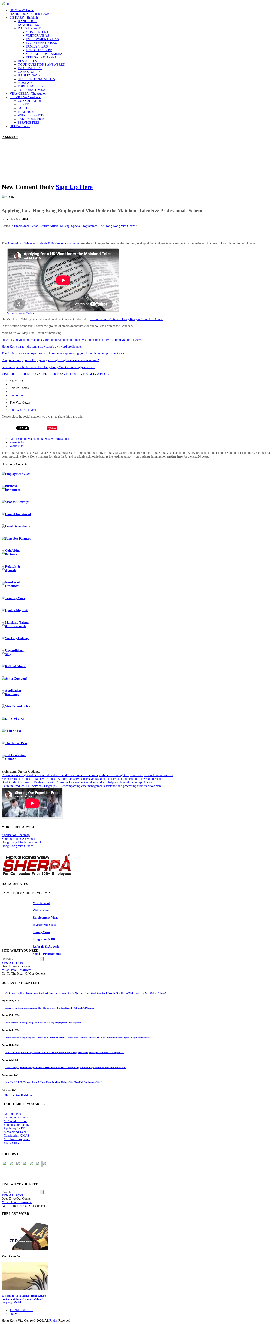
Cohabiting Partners (12, 552)
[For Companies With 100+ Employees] (37, 874)
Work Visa (16, 446)
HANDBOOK (29, 13)
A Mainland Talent (15, 1132)
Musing (65, 226)
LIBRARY (24, 17)
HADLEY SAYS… (30, 75)
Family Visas (41, 932)
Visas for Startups (17, 502)
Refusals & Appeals (12, 568)
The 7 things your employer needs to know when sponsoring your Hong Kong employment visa (63, 353)
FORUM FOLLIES (30, 86)
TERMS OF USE (21, 1310)
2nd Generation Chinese (15, 756)
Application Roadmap (13, 692)
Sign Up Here (74, 186)
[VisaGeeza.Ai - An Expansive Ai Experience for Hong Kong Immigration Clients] (137, 1276)
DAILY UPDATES (30, 28)
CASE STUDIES (29, 71)
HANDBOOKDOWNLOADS (28, 22)
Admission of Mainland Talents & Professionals (40, 438)
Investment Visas (44, 924)
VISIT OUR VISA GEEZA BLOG (86, 374)
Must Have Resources (17, 970)
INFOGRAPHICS (30, 68)
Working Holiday (17, 638)
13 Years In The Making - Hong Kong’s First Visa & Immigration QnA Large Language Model (24, 1299)
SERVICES (25, 97)
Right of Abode (15, 666)
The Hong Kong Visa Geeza (117, 226)
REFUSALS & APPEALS (43, 57)
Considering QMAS (16, 1135)
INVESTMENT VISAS (41, 42)
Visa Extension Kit (17, 706)
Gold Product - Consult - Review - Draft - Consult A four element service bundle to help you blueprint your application (77, 782)
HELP (20, 126)
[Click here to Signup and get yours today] (137, 1235)
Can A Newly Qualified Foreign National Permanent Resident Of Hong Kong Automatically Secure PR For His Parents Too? (65, 1067)
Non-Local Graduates (12, 584)
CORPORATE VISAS (32, 90)
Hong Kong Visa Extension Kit (22, 842)
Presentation (17, 442)
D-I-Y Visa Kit (15, 718)
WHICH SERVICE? (31, 115)
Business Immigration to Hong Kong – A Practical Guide (126, 319)
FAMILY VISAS (37, 46)
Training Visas (15, 598)
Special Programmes (84, 226)
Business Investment (12, 487)
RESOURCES (27, 61)
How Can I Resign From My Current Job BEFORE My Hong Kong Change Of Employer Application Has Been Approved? (64, 1052)
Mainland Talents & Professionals (17, 624)
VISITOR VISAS (37, 35)
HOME (22, 10)
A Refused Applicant (17, 1139)
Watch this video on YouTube (21, 313)
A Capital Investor (15, 1121)
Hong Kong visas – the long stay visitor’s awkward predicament (42, 346)
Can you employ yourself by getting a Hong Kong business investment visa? (50, 360)
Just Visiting (11, 1142)
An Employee (12, 1113)
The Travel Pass (16, 743)
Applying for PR (14, 1128)
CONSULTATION (30, 100)
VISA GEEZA (28, 93)
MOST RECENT (37, 32)
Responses (16, 395)
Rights (53, 1320)
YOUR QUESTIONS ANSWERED (41, 64)
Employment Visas (26, 226)
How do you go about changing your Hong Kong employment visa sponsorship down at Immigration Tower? (71, 339)
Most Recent (41, 903)
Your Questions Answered (18, 838)
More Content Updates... (18, 1094)
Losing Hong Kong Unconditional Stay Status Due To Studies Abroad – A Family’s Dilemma (49, 1008)
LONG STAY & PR (39, 50)
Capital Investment (18, 514)
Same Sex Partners (18, 538)
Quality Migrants (16, 610)
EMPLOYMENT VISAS (42, 39)
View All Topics (13, 962)
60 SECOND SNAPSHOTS (36, 79)
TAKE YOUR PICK (31, 119)
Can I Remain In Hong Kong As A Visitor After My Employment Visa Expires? (43, 1022)
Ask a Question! (16, 678)
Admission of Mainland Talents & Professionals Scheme (43, 243)
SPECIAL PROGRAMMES (44, 53)
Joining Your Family (16, 1124)
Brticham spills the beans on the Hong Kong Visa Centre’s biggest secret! (48, 367)
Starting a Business (16, 1117)
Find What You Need (23, 409)
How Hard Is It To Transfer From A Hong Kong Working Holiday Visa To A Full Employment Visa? (53, 1082)
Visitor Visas (13, 730)
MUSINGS (25, 82)
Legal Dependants (17, 526)
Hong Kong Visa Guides (17, 846)
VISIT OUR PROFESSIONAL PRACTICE (30, 374)
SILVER (23, 104)
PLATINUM (26, 111)
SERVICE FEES (29, 122)
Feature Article (49, 226)
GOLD (22, 108)
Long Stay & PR (44, 939)
